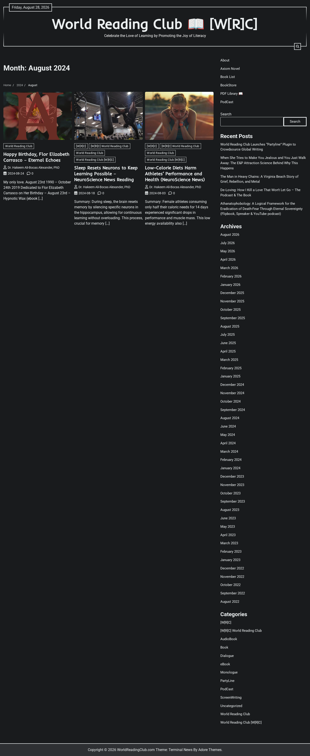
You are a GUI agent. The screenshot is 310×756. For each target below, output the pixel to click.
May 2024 (227, 435)
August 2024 (229, 418)
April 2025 (228, 351)
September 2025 (232, 318)
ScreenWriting (230, 697)
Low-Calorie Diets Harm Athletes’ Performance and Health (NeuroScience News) (175, 173)
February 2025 (230, 368)
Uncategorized (231, 706)
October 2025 (230, 310)
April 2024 (228, 443)
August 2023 (229, 510)
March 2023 (229, 543)
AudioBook (228, 639)
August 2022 (229, 602)
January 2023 (230, 560)
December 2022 (232, 568)
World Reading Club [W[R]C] (95, 159)
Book (224, 647)
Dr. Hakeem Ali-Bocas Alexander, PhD (33, 167)
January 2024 (230, 468)
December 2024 (232, 385)
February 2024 (230, 460)
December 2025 (232, 293)
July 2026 (227, 243)
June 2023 (228, 518)
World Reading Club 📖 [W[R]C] (155, 23)
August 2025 (229, 326)
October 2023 (230, 493)
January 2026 (230, 285)
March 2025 (229, 360)
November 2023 (232, 485)
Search (225, 114)
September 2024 (232, 410)
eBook (225, 664)
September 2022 (232, 593)
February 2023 (230, 551)
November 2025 (232, 301)
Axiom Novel (230, 69)
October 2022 (230, 585)
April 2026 (228, 260)
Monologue (229, 672)
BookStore (228, 85)
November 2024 (232, 393)
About (224, 60)
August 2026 (229, 235)
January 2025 (230, 376)
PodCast (226, 102)
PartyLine (227, 681)
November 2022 (232, 577)
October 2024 (230, 401)
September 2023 (232, 501)
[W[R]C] (81, 146)
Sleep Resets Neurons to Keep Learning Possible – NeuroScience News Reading (106, 173)
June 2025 (228, 343)
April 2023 (228, 535)
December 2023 (232, 476)
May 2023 (227, 527)
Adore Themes (209, 750)
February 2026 (230, 276)
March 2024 (229, 452)
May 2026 (227, 251)
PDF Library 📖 (231, 94)
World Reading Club (18, 146)
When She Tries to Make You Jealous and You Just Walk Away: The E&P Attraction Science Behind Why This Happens (263, 163)
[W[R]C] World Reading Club (109, 146)
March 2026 (229, 268)
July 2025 (227, 335)
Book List (227, 77)
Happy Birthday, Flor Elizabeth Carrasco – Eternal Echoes (36, 157)
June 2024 (228, 426)
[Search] (297, 46)
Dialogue (227, 656)
